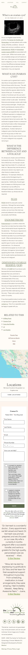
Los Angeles (6, 330)
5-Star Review (14, 558)
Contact (24, 2)
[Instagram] (5, 622)
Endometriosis (14, 219)
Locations (10, 2)
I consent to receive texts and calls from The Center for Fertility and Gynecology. (15, 474)
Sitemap (3, 649)
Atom (14, 341)
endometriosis (5, 49)
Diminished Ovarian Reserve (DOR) (14, 264)
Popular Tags (14, 335)
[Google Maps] (18, 622)
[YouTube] (23, 622)
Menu (2, 2)
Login (18, 649)
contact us (4, 304)
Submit (14, 506)
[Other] (14, 622)
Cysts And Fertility (8, 324)
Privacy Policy (12, 482)
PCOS (13, 49)
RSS (14, 343)
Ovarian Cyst (7, 321)
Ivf (4, 327)
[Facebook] (9, 622)
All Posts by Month (14, 338)
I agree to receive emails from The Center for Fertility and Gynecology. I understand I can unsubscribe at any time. (14, 495)
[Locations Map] (14, 364)
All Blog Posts (7, 318)
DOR (10, 269)
